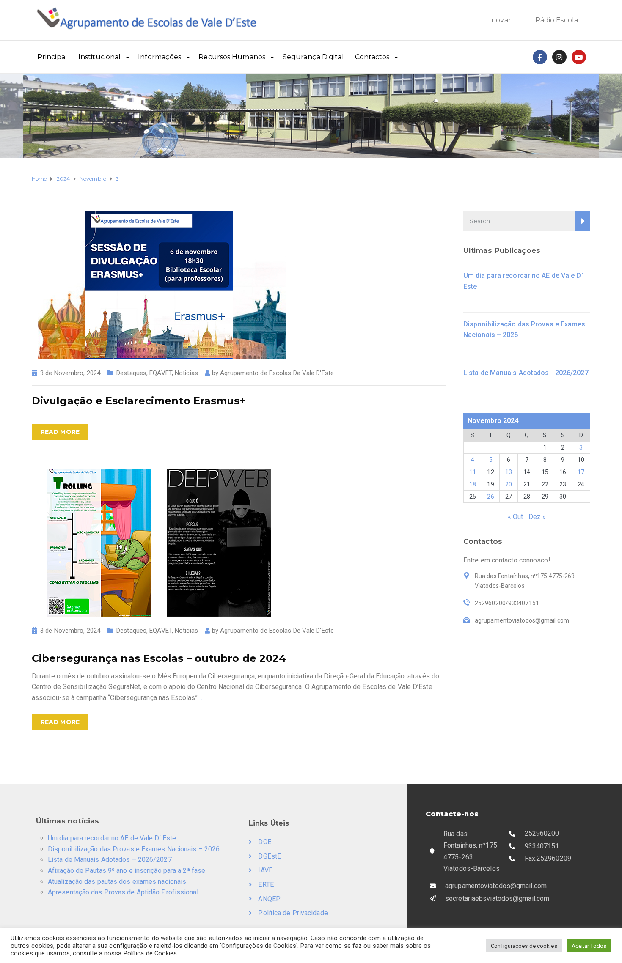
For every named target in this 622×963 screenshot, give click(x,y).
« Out (515, 517)
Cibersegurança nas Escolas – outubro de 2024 (159, 658)
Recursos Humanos (231, 57)
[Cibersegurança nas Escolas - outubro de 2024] (159, 542)
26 (490, 496)
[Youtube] (579, 57)
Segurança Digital (313, 57)
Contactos (372, 57)
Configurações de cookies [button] (524, 946)
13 (508, 472)
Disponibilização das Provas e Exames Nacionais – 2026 (134, 849)
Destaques (131, 373)
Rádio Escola (556, 20)
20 (508, 484)
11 (472, 472)
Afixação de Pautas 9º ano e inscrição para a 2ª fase (126, 871)
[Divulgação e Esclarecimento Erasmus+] (159, 284)
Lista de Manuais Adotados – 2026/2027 (110, 860)
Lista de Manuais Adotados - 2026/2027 (526, 373)
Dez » (537, 517)
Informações (159, 57)
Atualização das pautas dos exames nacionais (117, 882)
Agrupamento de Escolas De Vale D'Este (277, 373)
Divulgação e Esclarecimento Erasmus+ (139, 401)
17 (581, 472)
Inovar (500, 20)
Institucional (99, 57)
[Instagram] (559, 57)
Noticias (186, 373)
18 (472, 484)
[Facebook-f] (540, 57)
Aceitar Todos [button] (589, 946)
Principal (52, 57)
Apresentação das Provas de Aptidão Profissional (123, 892)
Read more (60, 432)
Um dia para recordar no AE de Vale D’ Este (112, 838)
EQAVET (160, 373)
